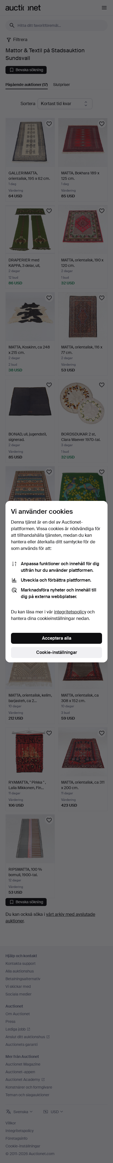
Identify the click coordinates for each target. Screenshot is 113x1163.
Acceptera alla (56, 638)
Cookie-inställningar (56, 652)
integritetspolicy (70, 612)
